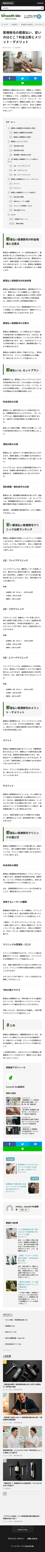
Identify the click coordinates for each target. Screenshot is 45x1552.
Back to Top (22, 1529)
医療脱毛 (18, 47)
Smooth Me (29, 1546)
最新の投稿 (16, 223)
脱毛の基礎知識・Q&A (13, 1338)
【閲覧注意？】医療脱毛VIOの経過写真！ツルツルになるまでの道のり (30, 1131)
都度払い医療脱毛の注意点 (20, 137)
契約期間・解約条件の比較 (20, 155)
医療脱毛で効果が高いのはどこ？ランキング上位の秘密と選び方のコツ (16, 1186)
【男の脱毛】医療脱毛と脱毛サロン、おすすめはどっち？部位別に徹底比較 (30, 1112)
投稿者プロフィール (19, 219)
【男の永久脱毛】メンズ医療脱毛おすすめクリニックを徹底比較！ (28, 1284)
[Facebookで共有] (9, 78)
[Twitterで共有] (22, 78)
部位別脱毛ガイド (12, 1098)
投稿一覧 (24, 1210)
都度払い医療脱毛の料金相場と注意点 (22, 128)
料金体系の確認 (17, 197)
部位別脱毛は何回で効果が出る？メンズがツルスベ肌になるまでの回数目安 (30, 1121)
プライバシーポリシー (16, 1538)
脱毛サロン (10, 1108)
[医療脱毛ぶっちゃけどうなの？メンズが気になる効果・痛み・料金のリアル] (11, 1168)
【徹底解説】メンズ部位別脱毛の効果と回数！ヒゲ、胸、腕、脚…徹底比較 (30, 1102)
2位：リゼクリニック (18, 170)
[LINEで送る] (22, 83)
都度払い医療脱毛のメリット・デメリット (23, 179)
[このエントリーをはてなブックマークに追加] (35, 78)
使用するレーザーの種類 (20, 201)
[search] (42, 8)
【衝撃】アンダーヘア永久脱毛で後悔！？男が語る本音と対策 (28, 1258)
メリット (14, 183)
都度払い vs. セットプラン (18, 141)
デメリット (15, 188)
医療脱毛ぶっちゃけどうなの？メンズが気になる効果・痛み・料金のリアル (28, 1167)
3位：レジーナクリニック (20, 175)
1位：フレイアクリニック (20, 166)
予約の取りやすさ (17, 210)
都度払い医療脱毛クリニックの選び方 (22, 192)
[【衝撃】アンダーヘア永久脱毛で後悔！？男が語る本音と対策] (11, 1259)
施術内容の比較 (17, 150)
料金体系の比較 (17, 146)
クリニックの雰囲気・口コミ (21, 206)
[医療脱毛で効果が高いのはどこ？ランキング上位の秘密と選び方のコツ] (33, 1188)
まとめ (11, 215)
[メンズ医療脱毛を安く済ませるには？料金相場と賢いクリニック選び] (11, 1233)
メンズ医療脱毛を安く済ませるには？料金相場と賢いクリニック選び (28, 1232)
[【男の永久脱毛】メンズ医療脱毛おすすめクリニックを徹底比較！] (11, 1286)
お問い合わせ (32, 1538)
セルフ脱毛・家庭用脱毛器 (14, 1320)
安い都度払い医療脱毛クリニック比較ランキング (22, 160)
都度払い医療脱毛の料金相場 (21, 132)
